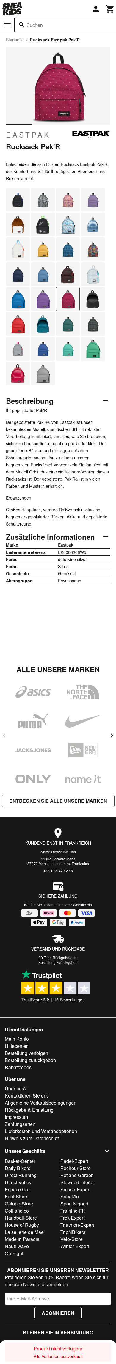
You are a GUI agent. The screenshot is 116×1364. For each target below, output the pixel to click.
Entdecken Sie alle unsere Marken (58, 800)
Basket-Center (20, 1161)
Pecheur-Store (75, 1168)
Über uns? (16, 1088)
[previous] (4, 735)
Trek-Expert (72, 1217)
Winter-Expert (74, 1246)
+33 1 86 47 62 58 (58, 870)
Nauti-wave (17, 1246)
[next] (112, 735)
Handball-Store (21, 1217)
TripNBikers (72, 1232)
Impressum (16, 1116)
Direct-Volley (18, 1182)
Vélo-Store (71, 1239)
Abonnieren (58, 1313)
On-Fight (14, 1253)
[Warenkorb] (110, 9)
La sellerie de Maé (24, 1232)
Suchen (34, 25)
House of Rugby (22, 1224)
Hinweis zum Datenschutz (32, 1138)
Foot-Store (16, 1196)
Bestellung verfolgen (26, 1053)
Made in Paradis (22, 1239)
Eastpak (28, 134)
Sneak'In (69, 1196)
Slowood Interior (77, 1182)
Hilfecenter (16, 1046)
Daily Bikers (17, 1168)
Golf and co (17, 1210)
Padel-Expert (74, 1161)
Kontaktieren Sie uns (58, 851)
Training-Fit (72, 1210)
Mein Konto (17, 1038)
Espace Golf (18, 1189)
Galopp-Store (19, 1203)
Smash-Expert (75, 1189)
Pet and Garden (77, 1175)
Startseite (15, 40)
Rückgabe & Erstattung (29, 1109)
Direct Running (21, 1175)
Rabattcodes (18, 1067)
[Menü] (7, 25)
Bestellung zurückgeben (58, 962)
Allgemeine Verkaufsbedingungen (40, 1102)
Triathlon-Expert (77, 1224)
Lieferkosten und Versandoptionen (41, 1131)
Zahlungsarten (20, 1124)
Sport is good (74, 1203)
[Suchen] (21, 25)
